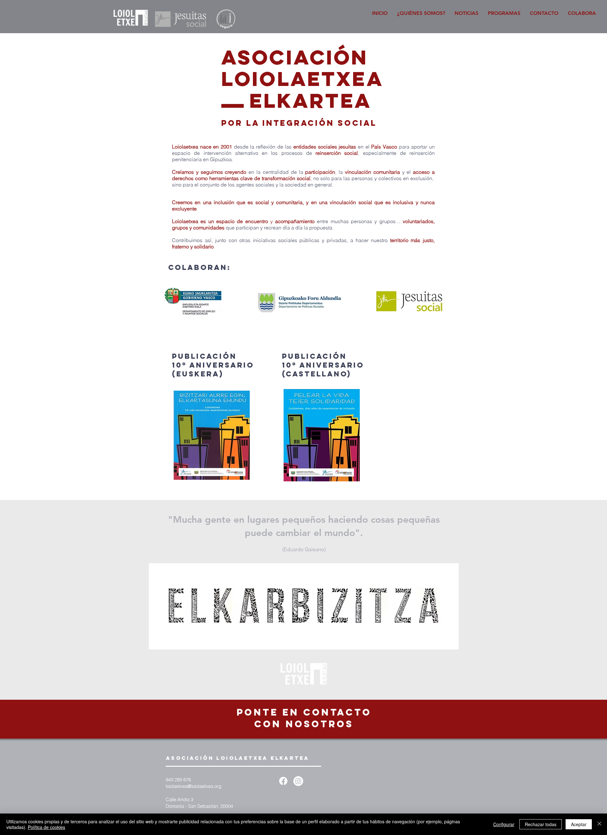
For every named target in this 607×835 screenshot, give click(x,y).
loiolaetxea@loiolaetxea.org (193, 786)
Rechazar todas (540, 824)
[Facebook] (283, 781)
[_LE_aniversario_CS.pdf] (321, 436)
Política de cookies (46, 827)
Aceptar (578, 824)
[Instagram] (298, 781)
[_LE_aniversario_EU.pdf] (211, 436)
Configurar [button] (503, 824)
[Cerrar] (599, 824)
